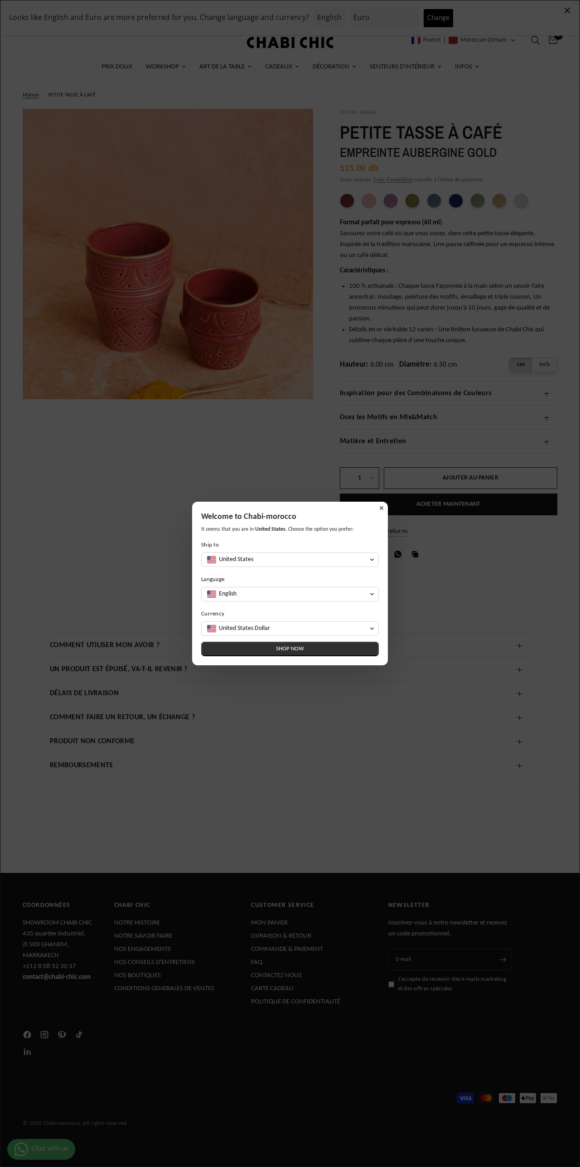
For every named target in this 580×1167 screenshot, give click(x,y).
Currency (212, 614)
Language (212, 579)
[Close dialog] (381, 508)
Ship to (210, 545)
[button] (290, 559)
